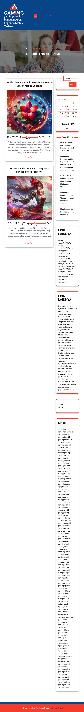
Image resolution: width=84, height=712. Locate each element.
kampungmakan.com (66, 322)
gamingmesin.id (64, 669)
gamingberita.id (64, 507)
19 (65, 113)
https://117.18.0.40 (65, 274)
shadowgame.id (64, 502)
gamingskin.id (63, 567)
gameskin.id (62, 620)
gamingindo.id (63, 677)
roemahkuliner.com (65, 314)
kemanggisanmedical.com (68, 364)
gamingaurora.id (64, 505)
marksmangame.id (65, 656)
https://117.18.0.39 (65, 248)
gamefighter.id (63, 630)
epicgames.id (63, 612)
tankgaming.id (63, 661)
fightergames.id (64, 607)
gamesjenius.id (64, 466)
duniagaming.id (64, 442)
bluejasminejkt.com (65, 332)
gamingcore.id (63, 674)
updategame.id (63, 554)
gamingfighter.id (64, 586)
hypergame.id (63, 653)
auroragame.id (63, 547)
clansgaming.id (64, 573)
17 (60, 113)
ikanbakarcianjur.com (66, 353)
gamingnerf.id (63, 565)
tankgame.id (62, 659)
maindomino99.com (65, 261)
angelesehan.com (65, 330)
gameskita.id (63, 429)
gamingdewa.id (64, 437)
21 (71, 113)
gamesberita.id (64, 526)
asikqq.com (62, 240)
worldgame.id (63, 560)
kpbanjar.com (63, 361)
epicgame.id (62, 648)
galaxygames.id (64, 531)
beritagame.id (63, 557)
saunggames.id (64, 474)
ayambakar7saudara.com (67, 309)
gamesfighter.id (64, 591)
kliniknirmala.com (64, 366)
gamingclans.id (64, 570)
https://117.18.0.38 (65, 264)
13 (68, 110)
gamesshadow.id (64, 455)
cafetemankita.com (65, 340)
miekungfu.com (64, 337)
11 (62, 110)
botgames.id (63, 604)
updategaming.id (64, 520)
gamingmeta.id (63, 578)
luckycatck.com (64, 324)
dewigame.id (63, 497)
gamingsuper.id (64, 685)
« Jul (66, 128)
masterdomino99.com (66, 266)
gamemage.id (63, 635)
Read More (29, 157)
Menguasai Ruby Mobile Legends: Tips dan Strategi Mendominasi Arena (67, 198)
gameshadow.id (64, 484)
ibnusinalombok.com (66, 382)
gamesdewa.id (63, 463)
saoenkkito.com (64, 317)
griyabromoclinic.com (66, 390)
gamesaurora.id (64, 515)
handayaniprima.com (66, 319)
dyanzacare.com (64, 387)
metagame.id (63, 643)
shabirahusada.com (65, 374)
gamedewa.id (63, 492)
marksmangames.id (65, 617)
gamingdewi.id (63, 434)
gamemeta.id (63, 627)
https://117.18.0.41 (65, 259)
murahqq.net (62, 256)
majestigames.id (64, 479)
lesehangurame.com (66, 306)
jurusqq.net (62, 251)
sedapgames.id (64, 476)
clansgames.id (63, 599)
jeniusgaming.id (64, 447)
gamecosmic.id (64, 539)
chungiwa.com (63, 350)
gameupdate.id (63, 541)
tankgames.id (63, 614)
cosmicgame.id (64, 552)
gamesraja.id (63, 458)
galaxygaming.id (64, 513)
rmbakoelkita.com (65, 327)
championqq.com (64, 272)
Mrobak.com (63, 335)
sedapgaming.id (64, 461)
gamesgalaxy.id (64, 518)
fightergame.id (63, 646)
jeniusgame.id (63, 562)
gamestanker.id (64, 664)
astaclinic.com (63, 379)
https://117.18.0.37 (65, 269)
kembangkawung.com (66, 348)
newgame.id (62, 549)
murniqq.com (63, 279)
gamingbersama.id (65, 440)
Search (67, 78)
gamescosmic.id (64, 523)
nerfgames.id (63, 601)
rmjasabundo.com (65, 343)
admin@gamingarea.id (30, 137)
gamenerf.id (62, 622)
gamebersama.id (64, 481)
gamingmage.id (64, 575)
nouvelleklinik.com (65, 369)
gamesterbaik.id (64, 468)
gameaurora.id (63, 536)
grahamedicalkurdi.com (67, 384)
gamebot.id (62, 633)
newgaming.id (63, 510)
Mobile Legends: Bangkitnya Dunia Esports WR (67, 212)
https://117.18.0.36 (65, 243)
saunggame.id (63, 500)
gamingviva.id (63, 687)
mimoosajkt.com (64, 345)
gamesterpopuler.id (65, 432)
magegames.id (63, 609)
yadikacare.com (64, 377)
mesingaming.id (64, 682)
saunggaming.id (64, 450)
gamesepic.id (63, 596)
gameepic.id (62, 638)
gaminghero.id (63, 672)
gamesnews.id (63, 528)
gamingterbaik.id (64, 445)
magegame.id (63, 651)
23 (76, 113)
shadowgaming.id (65, 453)
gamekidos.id (63, 667)
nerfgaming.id (63, 580)
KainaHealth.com (64, 371)
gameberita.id (63, 544)
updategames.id (64, 534)
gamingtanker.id (64, 583)
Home (28, 49)
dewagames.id (63, 471)
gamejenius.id (63, 494)
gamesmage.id (63, 594)
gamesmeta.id (63, 588)
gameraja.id (62, 489)
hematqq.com (63, 277)
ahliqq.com (62, 246)
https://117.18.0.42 (65, 253)
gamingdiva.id (63, 680)
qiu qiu (60, 407)
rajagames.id (63, 487)
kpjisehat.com (63, 356)
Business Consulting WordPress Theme (42, 708)
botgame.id (62, 640)
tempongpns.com (64, 311)
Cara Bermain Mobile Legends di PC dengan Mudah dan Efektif (66, 181)
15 (73, 110)
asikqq (60, 405)
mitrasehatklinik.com (66, 358)
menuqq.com (63, 282)
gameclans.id (63, 625)
